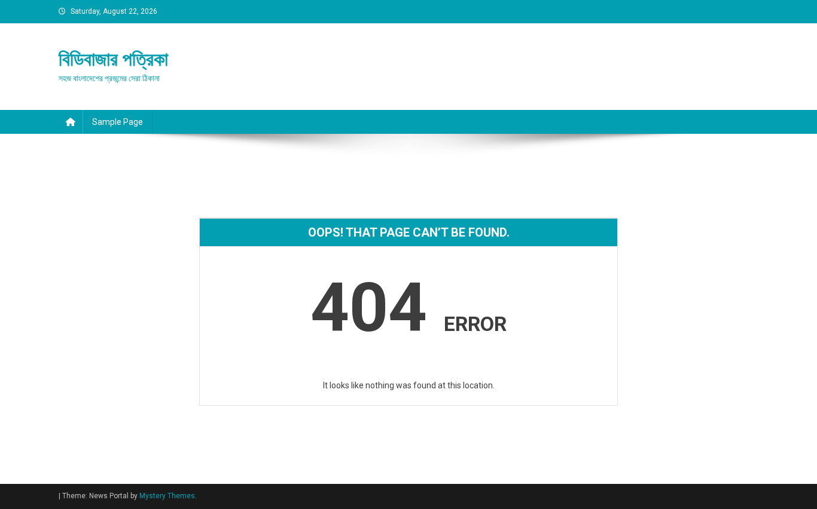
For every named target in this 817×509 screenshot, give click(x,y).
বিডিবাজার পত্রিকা (113, 59)
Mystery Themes (167, 496)
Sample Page (117, 122)
